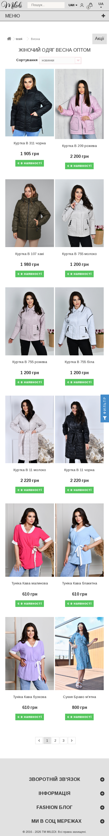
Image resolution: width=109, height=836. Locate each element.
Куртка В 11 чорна (79, 470)
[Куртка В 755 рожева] (29, 321)
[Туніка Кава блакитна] (79, 539)
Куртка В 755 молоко (79, 254)
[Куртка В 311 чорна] (29, 103)
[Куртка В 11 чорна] (79, 429)
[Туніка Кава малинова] (29, 539)
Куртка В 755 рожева (29, 362)
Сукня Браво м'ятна (79, 697)
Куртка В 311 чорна (30, 143)
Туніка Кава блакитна (79, 583)
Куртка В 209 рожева (79, 146)
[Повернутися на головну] (9, 39)
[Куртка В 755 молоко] (79, 213)
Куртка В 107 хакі (29, 254)
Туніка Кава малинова (29, 583)
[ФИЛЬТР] (105, 418)
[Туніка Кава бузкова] (29, 653)
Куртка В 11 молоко (29, 470)
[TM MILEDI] (11, 4)
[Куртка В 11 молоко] (29, 429)
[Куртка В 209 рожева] (79, 104)
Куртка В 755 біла (79, 362)
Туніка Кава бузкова (29, 697)
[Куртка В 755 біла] (79, 321)
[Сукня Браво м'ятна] (79, 653)
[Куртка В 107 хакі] (29, 213)
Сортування (27, 60)
